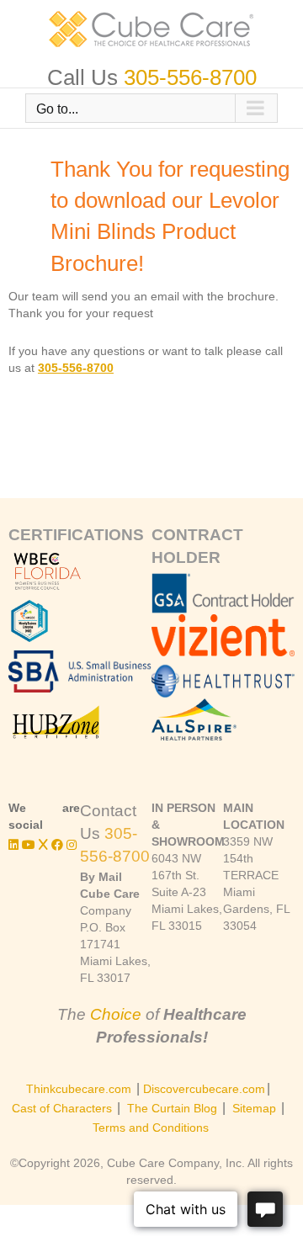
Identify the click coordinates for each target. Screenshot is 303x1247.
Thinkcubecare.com (78, 1089)
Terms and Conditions (151, 1127)
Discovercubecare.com (204, 1089)
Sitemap (254, 1108)
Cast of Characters (62, 1108)
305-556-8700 (190, 77)
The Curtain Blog (172, 1108)
